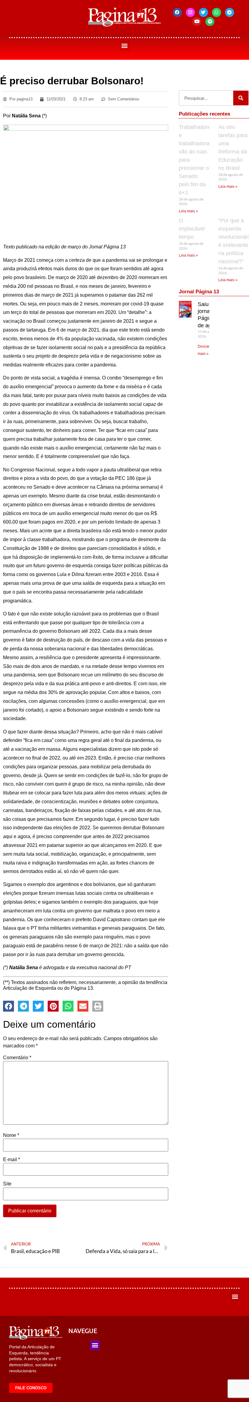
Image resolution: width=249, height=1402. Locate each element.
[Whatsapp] (216, 12)
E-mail (11, 1159)
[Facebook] (177, 12)
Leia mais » (188, 211)
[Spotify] (209, 21)
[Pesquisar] (240, 98)
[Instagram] (190, 12)
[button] (125, 46)
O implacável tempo (192, 228)
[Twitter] (203, 12)
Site (7, 1183)
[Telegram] (229, 12)
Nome (11, 1135)
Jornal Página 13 (199, 292)
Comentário (17, 1057)
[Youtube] (196, 21)
